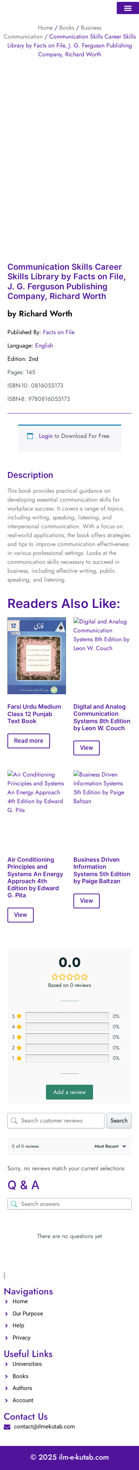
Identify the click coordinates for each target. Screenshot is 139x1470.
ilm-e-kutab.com (84, 1457)
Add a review (69, 1092)
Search (119, 1120)
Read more (28, 740)
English (44, 345)
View (86, 747)
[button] (128, 8)
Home (45, 27)
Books (66, 27)
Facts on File (59, 332)
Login (46, 436)
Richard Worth (45, 313)
